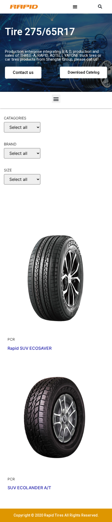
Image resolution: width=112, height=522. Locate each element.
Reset (13, 213)
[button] (75, 6)
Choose (13, 197)
